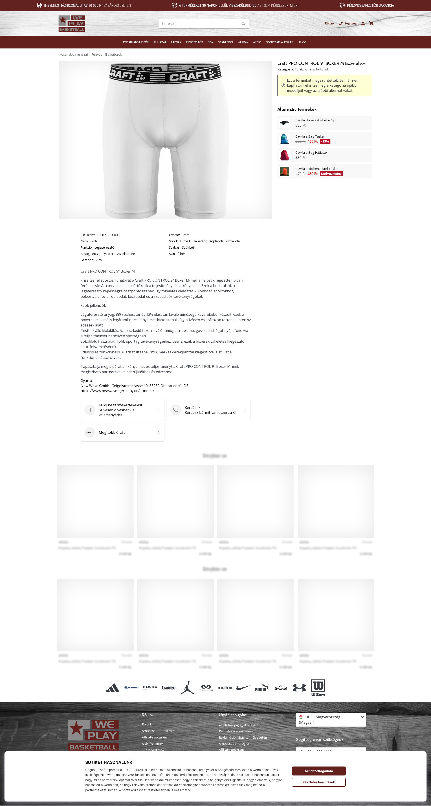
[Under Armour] (299, 687)
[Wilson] (318, 687)
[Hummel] (168, 687)
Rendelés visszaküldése (236, 731)
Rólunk (329, 23)
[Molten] (225, 687)
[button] (235, 23)
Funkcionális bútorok (106, 54)
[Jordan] (187, 687)
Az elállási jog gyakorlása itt (239, 725)
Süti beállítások (153, 750)
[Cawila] (150, 687)
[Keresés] (243, 23)
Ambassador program (158, 730)
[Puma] (262, 687)
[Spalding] (281, 687)
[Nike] (243, 687)
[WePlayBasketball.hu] (100, 735)
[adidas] (112, 687)
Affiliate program (154, 737)
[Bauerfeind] (131, 687)
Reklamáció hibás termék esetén (243, 737)
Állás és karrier (152, 743)
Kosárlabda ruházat (73, 54)
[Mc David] (206, 687)
